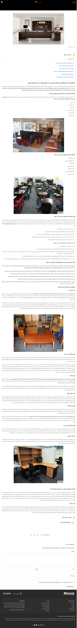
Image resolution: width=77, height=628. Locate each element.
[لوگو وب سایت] (38, 2)
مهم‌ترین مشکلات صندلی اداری (67, 74)
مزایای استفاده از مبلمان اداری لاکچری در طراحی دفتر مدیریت (15, 605)
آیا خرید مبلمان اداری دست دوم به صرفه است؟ (64, 77)
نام (73, 569)
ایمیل (36, 569)
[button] (3, 59)
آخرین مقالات (22, 601)
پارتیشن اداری (71, 113)
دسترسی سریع (71, 601)
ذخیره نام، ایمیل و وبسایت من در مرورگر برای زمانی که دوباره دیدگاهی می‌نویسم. (55, 582)
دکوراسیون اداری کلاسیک (45, 605)
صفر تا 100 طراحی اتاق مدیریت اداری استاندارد (17, 609)
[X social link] (41, 625)
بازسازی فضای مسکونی (45, 609)
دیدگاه (72, 551)
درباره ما (73, 605)
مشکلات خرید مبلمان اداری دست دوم (66, 66)
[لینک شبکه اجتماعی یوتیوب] (36, 625)
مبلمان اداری (68, 379)
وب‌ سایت (72, 576)
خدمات (48, 601)
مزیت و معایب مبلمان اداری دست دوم (66, 68)
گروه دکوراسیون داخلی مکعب (43, 512)
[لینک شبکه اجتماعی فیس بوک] (43, 625)
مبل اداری (72, 107)
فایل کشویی (71, 115)
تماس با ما (72, 603)
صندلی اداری (64, 416)
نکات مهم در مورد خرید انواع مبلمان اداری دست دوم (63, 71)
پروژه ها (73, 607)
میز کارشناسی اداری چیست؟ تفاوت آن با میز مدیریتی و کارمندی (14, 603)
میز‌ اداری (51, 88)
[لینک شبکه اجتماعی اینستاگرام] (39, 625)
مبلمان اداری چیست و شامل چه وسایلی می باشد (64, 63)
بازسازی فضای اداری (46, 607)
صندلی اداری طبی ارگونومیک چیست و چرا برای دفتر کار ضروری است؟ (14, 607)
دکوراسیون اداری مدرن (45, 603)
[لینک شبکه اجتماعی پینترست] (34, 625)
